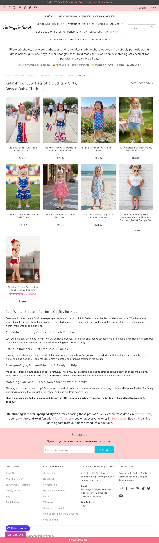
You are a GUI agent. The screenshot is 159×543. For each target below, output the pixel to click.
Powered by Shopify (43, 535)
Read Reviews (13, 502)
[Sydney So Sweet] (17, 28)
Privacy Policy (13, 490)
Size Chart (48, 479)
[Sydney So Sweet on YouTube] (35, 8)
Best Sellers (119, 418)
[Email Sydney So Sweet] (3, 8)
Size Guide (135, 64)
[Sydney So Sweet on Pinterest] (19, 8)
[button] (79, 540)
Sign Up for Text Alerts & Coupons (60, 513)
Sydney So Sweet (93, 473)
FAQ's (46, 496)
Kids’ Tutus (60, 418)
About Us (10, 473)
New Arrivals (143, 414)
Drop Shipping (50, 519)
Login (142, 8)
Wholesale (48, 502)
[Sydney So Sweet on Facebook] (9, 8)
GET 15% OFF (15, 534)
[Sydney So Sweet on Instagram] (14, 8)
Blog (8, 496)
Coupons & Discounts (54, 508)
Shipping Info (50, 484)
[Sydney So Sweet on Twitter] (30, 8)
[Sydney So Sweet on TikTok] (24, 8)
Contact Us (49, 473)
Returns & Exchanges (54, 490)
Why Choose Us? (14, 479)
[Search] (152, 28)
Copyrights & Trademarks (19, 484)
